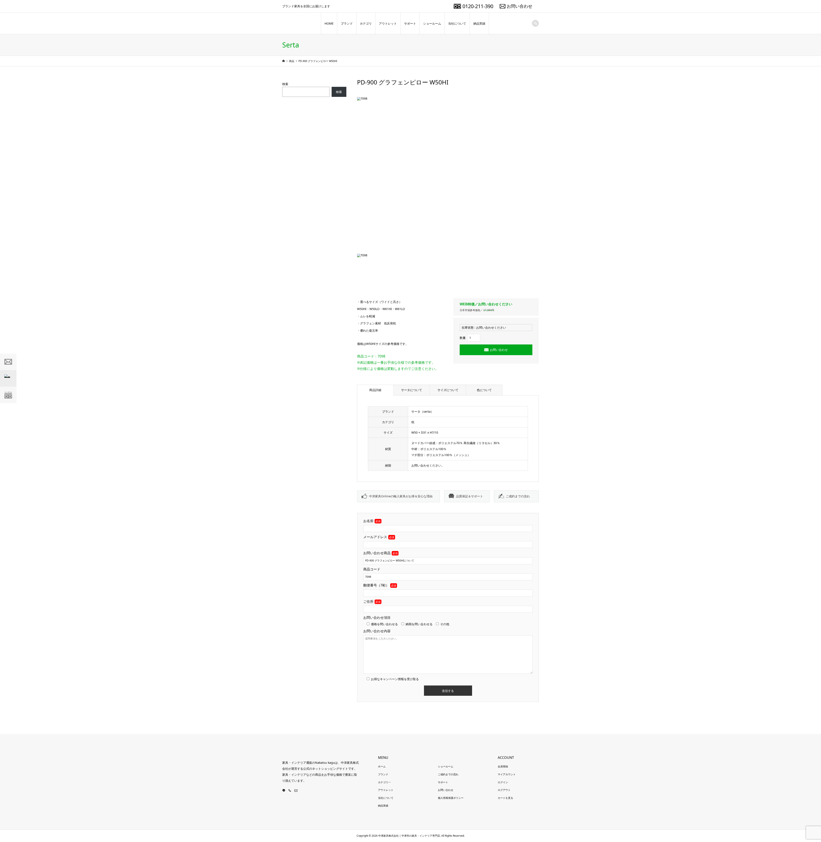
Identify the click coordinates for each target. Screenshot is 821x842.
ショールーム (432, 23)
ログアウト (504, 790)
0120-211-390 (477, 6)
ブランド (347, 23)
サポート (410, 23)
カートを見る (505, 798)
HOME (329, 23)
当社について (457, 23)
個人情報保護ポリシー (451, 798)
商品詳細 (375, 390)
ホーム (382, 766)
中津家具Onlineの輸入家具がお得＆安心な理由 (401, 496)
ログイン (503, 782)
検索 (285, 84)
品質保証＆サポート (469, 496)
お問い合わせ (519, 6)
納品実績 (479, 23)
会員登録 (503, 766)
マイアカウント (507, 774)
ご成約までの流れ (518, 496)
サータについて (411, 390)
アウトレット (388, 23)
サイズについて (447, 390)
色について (484, 390)
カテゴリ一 (384, 782)
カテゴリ (366, 23)
